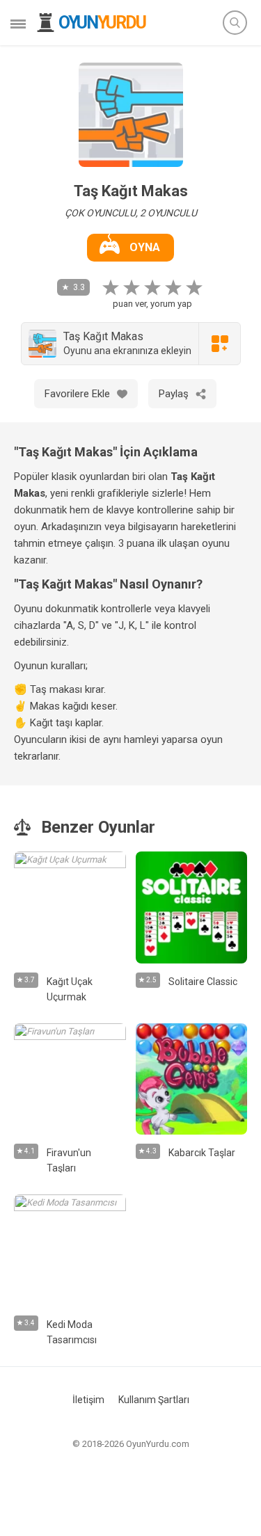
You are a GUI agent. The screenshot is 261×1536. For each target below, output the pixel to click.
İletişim (88, 1399)
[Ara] (235, 22)
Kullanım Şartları (153, 1399)
